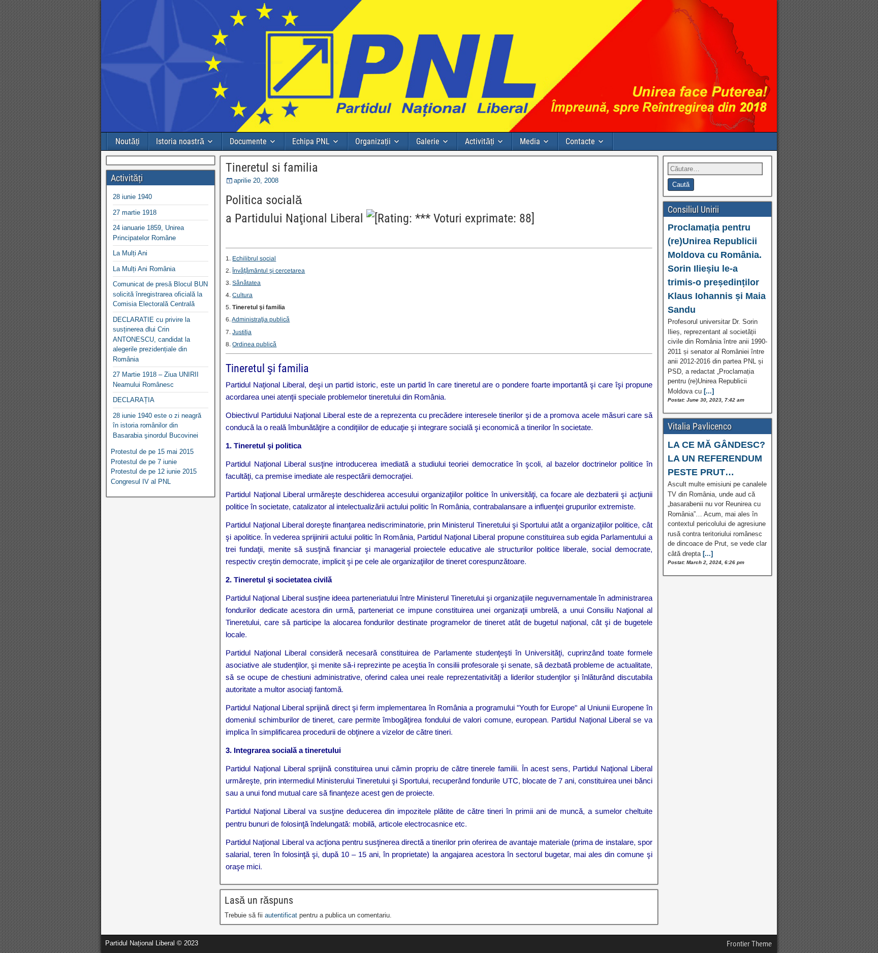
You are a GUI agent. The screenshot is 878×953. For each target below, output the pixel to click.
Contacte (580, 141)
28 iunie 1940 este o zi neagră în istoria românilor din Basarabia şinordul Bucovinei (157, 425)
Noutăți (127, 141)
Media (530, 141)
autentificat (281, 915)
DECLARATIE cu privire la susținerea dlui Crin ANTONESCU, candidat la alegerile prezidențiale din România (151, 339)
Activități (479, 141)
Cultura (242, 295)
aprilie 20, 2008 (256, 180)
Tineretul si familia (272, 167)
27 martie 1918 (134, 212)
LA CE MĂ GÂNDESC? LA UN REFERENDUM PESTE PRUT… (716, 458)
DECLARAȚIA (133, 400)
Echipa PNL (311, 141)
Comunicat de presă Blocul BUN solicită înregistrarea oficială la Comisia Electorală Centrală (160, 294)
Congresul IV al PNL (141, 481)
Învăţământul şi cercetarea (268, 270)
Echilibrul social (254, 258)
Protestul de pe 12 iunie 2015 (154, 471)
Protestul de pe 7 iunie (144, 462)
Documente (248, 141)
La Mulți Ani (130, 253)
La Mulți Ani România (144, 269)
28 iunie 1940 (132, 197)
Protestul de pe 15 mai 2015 (152, 451)
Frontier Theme (749, 943)
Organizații (373, 141)
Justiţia (242, 332)
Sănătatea (246, 282)
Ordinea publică (254, 344)
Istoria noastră (180, 141)
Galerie (428, 141)
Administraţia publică (261, 319)
